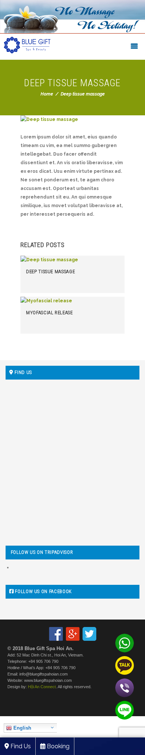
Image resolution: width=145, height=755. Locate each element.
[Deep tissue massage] (72, 119)
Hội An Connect (42, 686)
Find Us (20, 746)
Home (47, 94)
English (21, 728)
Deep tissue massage (50, 271)
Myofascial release (49, 312)
